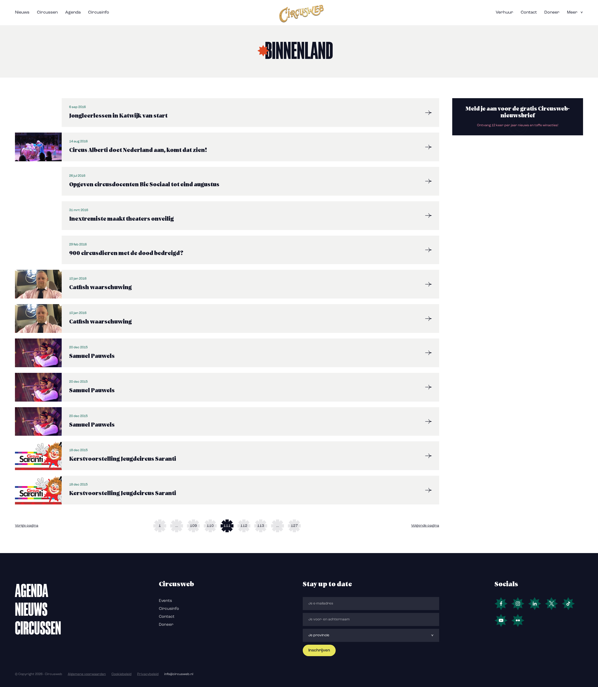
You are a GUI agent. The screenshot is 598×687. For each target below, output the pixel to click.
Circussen (47, 13)
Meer (572, 13)
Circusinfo (98, 13)
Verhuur (504, 13)
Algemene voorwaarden (87, 674)
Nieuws (22, 13)
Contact (529, 13)
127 (294, 526)
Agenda (73, 13)
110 (210, 526)
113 (260, 526)
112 (243, 526)
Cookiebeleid (121, 674)
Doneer (551, 13)
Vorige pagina (26, 526)
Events (165, 601)
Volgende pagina (425, 526)
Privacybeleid (148, 674)
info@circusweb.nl (178, 674)
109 (193, 526)
